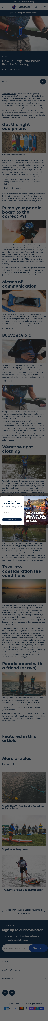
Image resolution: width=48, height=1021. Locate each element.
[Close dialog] (46, 497)
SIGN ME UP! (12, 519)
